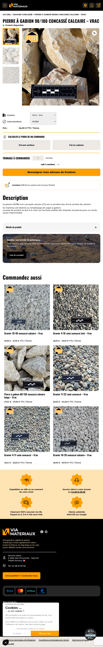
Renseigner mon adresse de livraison (51, 172)
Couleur (11, 115)
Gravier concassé (22, 14)
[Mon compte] (91, 5)
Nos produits (10, 602)
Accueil (7, 14)
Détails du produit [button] (13, 227)
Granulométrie (14, 121)
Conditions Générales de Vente (54, 640)
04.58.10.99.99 (78, 492)
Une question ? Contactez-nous (21, 575)
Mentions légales (80, 640)
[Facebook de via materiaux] (41, 532)
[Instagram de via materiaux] (46, 532)
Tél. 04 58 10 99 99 (17, 566)
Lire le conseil (16, 255)
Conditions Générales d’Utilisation (19, 640)
